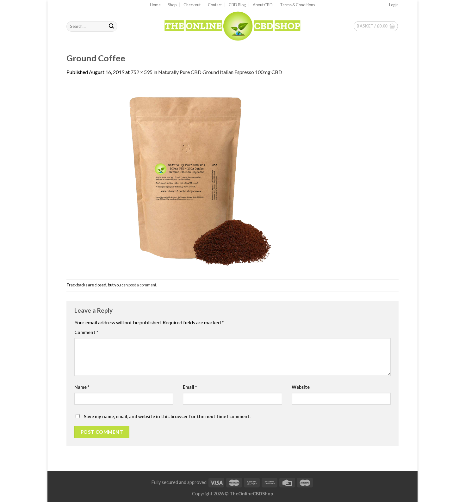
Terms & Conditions (297, 4)
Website (301, 387)
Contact (215, 4)
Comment (86, 332)
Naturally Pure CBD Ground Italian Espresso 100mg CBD (220, 72)
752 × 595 (141, 72)
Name (81, 387)
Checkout (192, 4)
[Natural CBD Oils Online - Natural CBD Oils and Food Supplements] (232, 26)
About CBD (263, 4)
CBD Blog (237, 4)
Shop (172, 4)
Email (190, 387)
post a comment (142, 284)
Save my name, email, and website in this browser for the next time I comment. (167, 416)
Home (155, 4)
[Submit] (111, 26)
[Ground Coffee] (185, 177)
